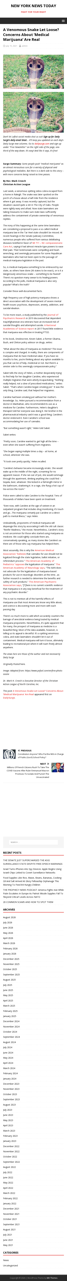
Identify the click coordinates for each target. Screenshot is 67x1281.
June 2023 (8, 1114)
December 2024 (11, 1021)
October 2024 (10, 1031)
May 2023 (8, 1120)
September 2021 (11, 1224)
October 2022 (10, 1156)
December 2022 (11, 1146)
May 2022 (8, 1182)
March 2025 (9, 1005)
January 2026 (9, 953)
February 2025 (10, 1010)
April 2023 (8, 1125)
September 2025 (11, 974)
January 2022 (9, 1203)
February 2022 (10, 1198)
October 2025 (10, 969)
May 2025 (8, 995)
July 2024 (7, 1047)
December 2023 (11, 1083)
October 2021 (10, 1219)
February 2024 (10, 1073)
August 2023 (9, 1104)
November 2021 (11, 1213)
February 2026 (10, 948)
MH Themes (52, 1278)
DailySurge (9, 697)
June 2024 (8, 1052)
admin (25, 45)
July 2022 (7, 1172)
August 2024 (9, 1042)
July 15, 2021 (11, 45)
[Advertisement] (33, 724)
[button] (62, 20)
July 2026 (7, 922)
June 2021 (8, 1239)
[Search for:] (33, 842)
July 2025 (7, 984)
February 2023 (10, 1135)
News (6, 1260)
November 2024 (11, 1026)
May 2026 (8, 932)
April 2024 (8, 1062)
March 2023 (9, 1130)
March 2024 (9, 1068)
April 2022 (8, 1187)
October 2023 (10, 1094)
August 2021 (9, 1229)
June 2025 (8, 990)
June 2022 (8, 1177)
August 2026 (9, 917)
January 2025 (9, 1016)
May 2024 (8, 1057)
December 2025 (11, 958)
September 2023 (11, 1099)
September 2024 (11, 1036)
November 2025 (11, 964)
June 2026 (8, 927)
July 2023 (7, 1109)
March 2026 (9, 943)
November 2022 (11, 1151)
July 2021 (7, 1234)
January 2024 (9, 1078)
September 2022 (11, 1161)
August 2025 (9, 979)
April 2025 (8, 1000)
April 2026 (8, 938)
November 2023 (11, 1088)
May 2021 (8, 1245)
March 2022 (9, 1193)
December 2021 (11, 1208)
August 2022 (9, 1167)
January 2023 (9, 1140)
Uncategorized (10, 1265)
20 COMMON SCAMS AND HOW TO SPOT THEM (28, 902)
